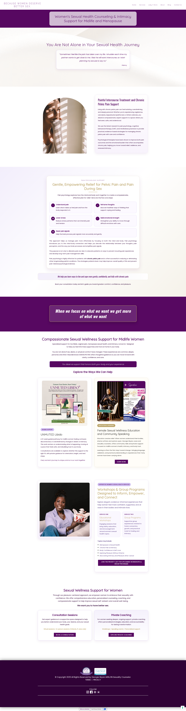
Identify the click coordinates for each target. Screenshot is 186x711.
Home (134, 5)
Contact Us (178, 5)
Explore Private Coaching (121, 635)
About (163, 5)
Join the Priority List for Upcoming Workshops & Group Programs (121, 563)
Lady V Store (152, 5)
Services (142, 5)
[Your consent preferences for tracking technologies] (182, 707)
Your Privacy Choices (96, 709)
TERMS (88, 680)
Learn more (121, 462)
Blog (169, 5)
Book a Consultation (65, 635)
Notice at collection (84, 709)
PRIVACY (97, 680)
